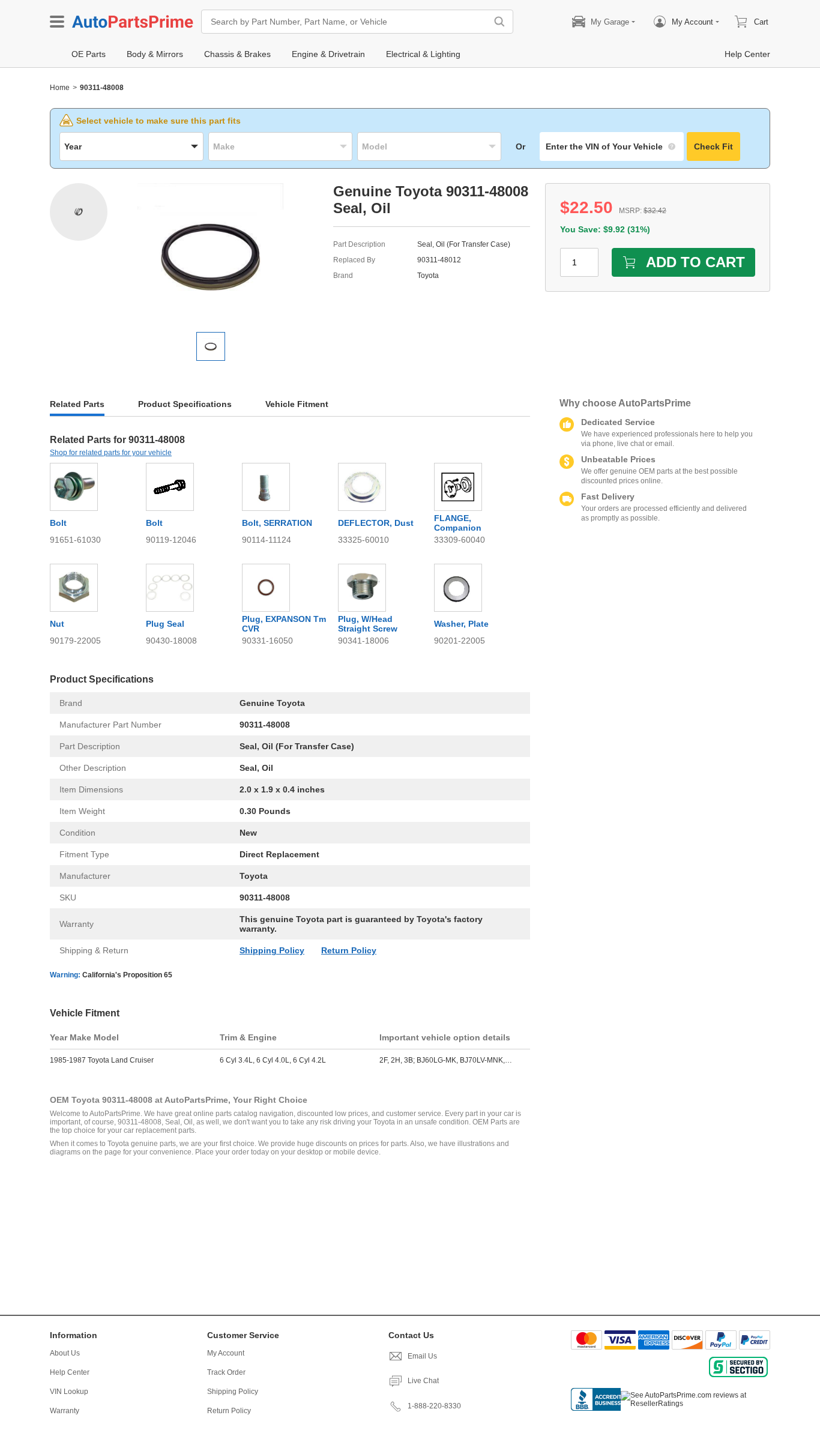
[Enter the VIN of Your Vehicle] (612, 146)
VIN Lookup (69, 1391)
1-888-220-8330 (434, 1406)
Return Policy (348, 950)
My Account (225, 1353)
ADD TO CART (695, 262)
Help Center (69, 1372)
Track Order (226, 1372)
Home (60, 87)
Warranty (64, 1411)
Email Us (422, 1356)
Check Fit (713, 146)
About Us (65, 1353)
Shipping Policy (272, 950)
